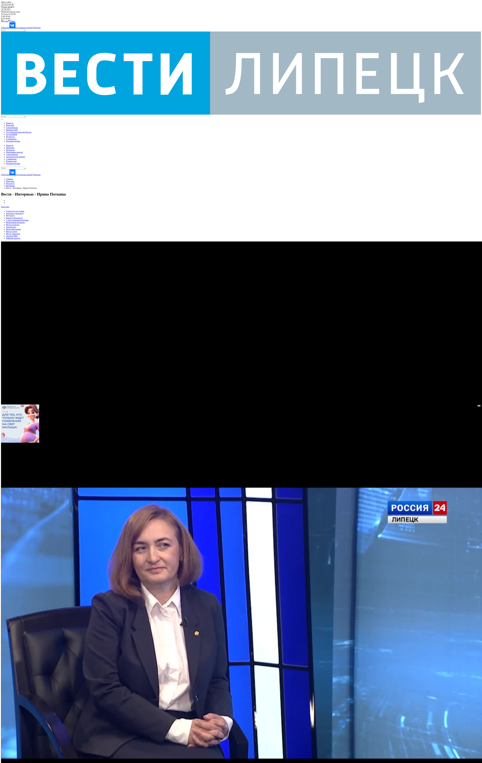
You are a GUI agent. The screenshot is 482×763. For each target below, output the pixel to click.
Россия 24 (10, 183)
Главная (9, 179)
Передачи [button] (5, 207)
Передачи (10, 181)
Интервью (10, 186)
